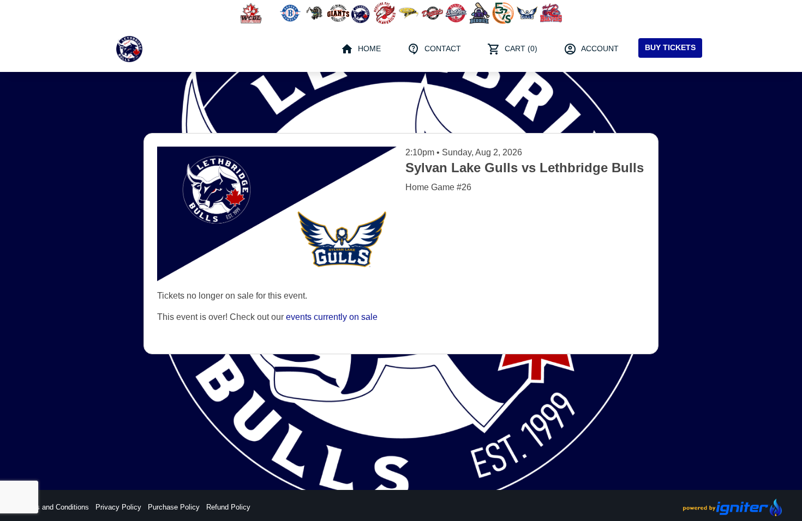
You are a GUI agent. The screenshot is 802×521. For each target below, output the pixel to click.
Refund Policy (228, 507)
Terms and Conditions (54, 507)
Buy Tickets (670, 47)
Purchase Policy (174, 507)
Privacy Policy (118, 507)
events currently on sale (332, 317)
